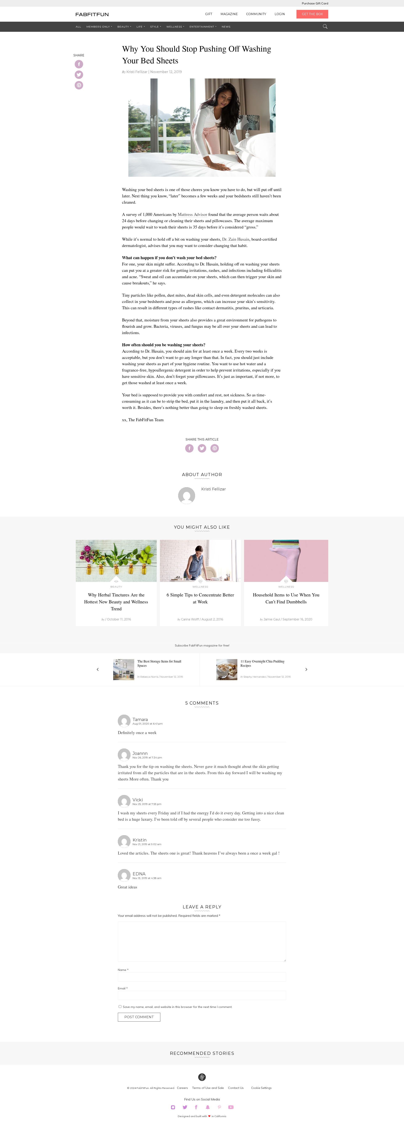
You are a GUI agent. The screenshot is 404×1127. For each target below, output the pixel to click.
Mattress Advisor (192, 214)
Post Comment (139, 1017)
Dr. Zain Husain (235, 239)
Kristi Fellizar (137, 72)
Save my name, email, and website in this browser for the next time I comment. (177, 1007)
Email (123, 988)
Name (123, 970)
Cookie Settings (261, 1088)
